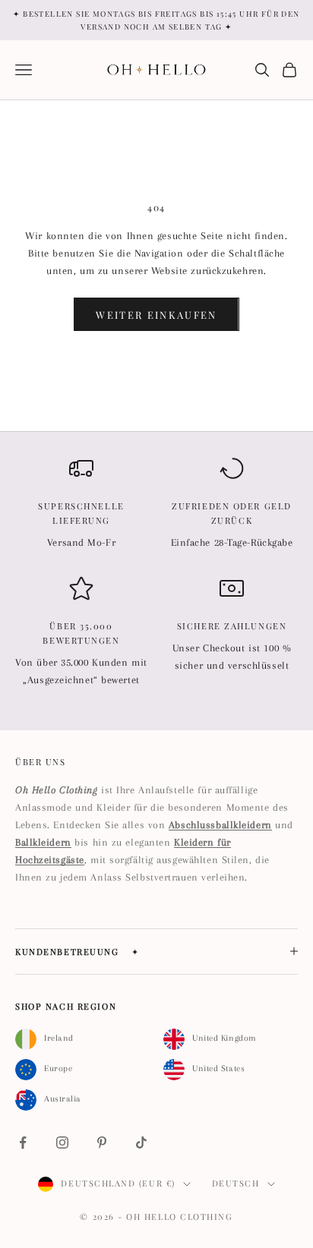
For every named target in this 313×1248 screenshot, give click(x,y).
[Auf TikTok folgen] (141, 1142)
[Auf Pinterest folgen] (101, 1142)
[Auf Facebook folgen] (22, 1142)
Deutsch (236, 1183)
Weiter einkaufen (156, 314)
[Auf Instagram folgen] (62, 1142)
